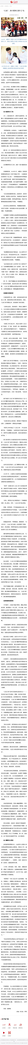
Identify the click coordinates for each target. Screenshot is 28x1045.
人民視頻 (3, 1035)
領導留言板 (20, 1027)
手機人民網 (15, 1027)
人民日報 (3, 1027)
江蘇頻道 (6, 6)
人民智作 (9, 1035)
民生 (11, 6)
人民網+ (9, 1027)
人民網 (1, 6)
